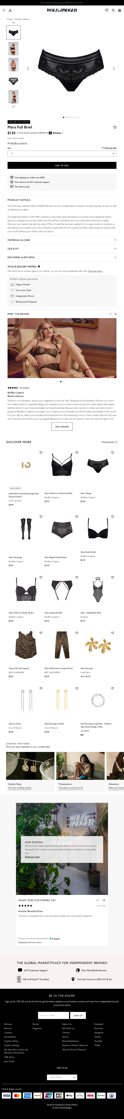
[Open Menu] (3, 10)
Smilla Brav (85, 672)
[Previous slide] (13, 23)
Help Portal (62, 1067)
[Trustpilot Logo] (54, 938)
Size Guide (9, 1061)
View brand (62, 426)
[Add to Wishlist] (114, 127)
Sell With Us (68, 1028)
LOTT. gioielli (15, 500)
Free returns (20, 181)
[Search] (113, 10)
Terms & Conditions (55, 1104)
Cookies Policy (11, 1041)
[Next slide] (13, 105)
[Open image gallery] (71, 68)
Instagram (98, 1032)
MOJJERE (85, 730)
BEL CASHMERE (16, 672)
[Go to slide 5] (73, 117)
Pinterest (98, 1028)
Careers (66, 1032)
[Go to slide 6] (75, 117)
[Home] (62, 10)
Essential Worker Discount (75, 1045)
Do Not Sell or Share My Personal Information (16, 1051)
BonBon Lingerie (19, 143)
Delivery (8, 1024)
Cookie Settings (12, 1045)
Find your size (110, 147)
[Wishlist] (106, 10)
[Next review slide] (104, 900)
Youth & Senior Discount (74, 1049)
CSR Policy (9, 1057)
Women (10, 19)
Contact (8, 1032)
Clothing (18, 19)
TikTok (97, 1045)
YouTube (98, 1041)
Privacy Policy (71, 1104)
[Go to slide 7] (78, 117)
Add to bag (62, 165)
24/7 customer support (40, 181)
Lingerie (26, 19)
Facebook (98, 1024)
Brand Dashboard (70, 1041)
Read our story (32, 856)
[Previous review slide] (98, 900)
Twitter (97, 1037)
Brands (36, 1024)
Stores (65, 1037)
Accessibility (10, 1037)
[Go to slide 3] (68, 117)
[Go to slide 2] (66, 117)
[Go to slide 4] (71, 117)
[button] (10, 10)
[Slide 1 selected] (63, 117)
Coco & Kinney (15, 727)
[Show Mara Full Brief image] (13, 32)
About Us (67, 1024)
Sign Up (78, 1015)
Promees (84, 616)
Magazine (37, 1028)
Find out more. (95, 271)
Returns (8, 1028)
